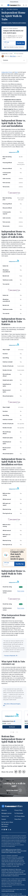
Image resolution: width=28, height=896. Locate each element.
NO (3, 768)
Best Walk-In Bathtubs (12, 9)
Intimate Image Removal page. (7, 891)
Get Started (12, 727)
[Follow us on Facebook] (2, 829)
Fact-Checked (19, 53)
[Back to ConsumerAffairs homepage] (2, 9)
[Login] (26, 5)
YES (25, 766)
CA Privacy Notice (19, 816)
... (4, 9)
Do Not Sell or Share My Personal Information (7, 824)
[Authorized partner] (14, 721)
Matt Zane (13, 56)
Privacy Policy (18, 810)
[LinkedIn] (23, 771)
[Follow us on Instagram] (4, 829)
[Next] (17, 732)
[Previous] (11, 732)
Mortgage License (6, 813)
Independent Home (6, 72)
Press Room (17, 819)
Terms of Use (5, 816)
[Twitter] (15, 771)
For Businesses (18, 813)
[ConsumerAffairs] (14, 5)
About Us (4, 810)
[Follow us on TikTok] (6, 829)
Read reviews (20, 591)
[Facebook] (19, 771)
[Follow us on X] (8, 829)
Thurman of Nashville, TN (10, 655)
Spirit (16, 72)
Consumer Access (11, 849)
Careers (3, 819)
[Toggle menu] (2, 5)
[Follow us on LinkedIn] (10, 829)
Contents (5, 60)
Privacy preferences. (14, 1)
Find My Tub (20, 43)
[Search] (24, 5)
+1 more (18, 56)
